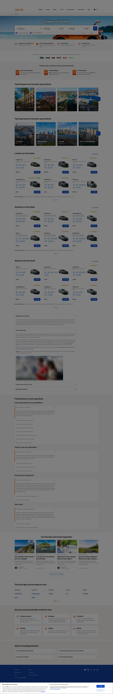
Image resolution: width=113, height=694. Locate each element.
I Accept (100, 686)
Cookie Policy (42, 691)
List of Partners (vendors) (55, 689)
